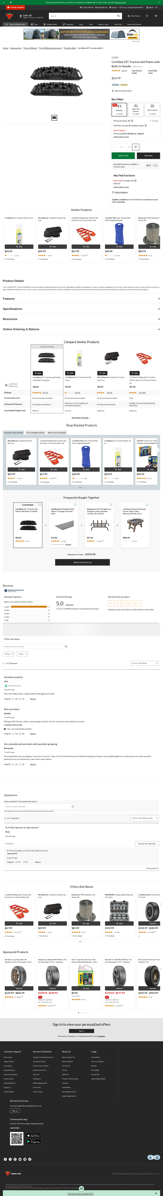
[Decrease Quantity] (114, 147)
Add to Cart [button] (123, 156)
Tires (91, 24)
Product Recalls (9, 1079)
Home (5, 48)
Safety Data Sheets (10, 1083)
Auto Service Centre (39, 1061)
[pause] (11, 2)
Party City (118, 24)
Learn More (15, 1127)
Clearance (70, 24)
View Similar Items (152, 71)
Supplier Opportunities (69, 1096)
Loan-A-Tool (37, 1087)
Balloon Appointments (40, 1083)
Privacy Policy (95, 1057)
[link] (120, 70)
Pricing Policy (95, 1074)
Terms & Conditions (97, 1061)
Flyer (36, 24)
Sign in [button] (151, 7)
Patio (81, 24)
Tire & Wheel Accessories (50, 48)
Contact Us (7, 1087)
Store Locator (8, 1057)
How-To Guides (38, 1092)
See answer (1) (152, 868)
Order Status (135, 16)
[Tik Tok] (29, 1159)
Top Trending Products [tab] (35, 433)
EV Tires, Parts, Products (41, 1066)
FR (156, 7)
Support (115, 7)
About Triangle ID (67, 1061)
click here (121, 202)
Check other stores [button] (121, 137)
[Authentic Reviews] (14, 591)
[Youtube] (19, 1159)
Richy (7, 832)
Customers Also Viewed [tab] (13, 433)
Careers (64, 1070)
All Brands (65, 1074)
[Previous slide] (4, 2)
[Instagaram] (15, 1159)
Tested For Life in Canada (70, 1079)
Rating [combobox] (7, 654)
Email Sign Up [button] (103, 7)
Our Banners (66, 1066)
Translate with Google (13, 724)
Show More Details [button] (80, 417)
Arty (6, 681)
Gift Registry (37, 1079)
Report (33, 699)
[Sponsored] (81, 34)
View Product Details (137, 71)
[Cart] (156, 16)
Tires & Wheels (30, 48)
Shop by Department (17, 24)
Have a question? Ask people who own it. (20, 801)
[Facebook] (5, 1159)
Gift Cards (36, 1074)
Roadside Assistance (39, 1070)
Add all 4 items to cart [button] (82, 562)
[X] (10, 1159)
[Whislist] (147, 16)
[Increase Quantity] (129, 147)
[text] (19, 255)
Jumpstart (65, 1083)
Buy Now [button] (148, 156)
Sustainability (66, 1087)
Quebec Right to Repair (98, 1079)
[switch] (8, 385)
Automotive (15, 48)
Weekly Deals (52, 24)
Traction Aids (70, 48)
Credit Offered (88, 7)
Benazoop (8, 748)
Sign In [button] (81, 1031)
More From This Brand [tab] (57, 433)
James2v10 (12, 853)
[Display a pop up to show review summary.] (88, 255)
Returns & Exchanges (11, 1074)
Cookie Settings (9, 1092)
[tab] (119, 109)
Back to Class (104, 24)
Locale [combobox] (21, 654)
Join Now (101, 1036)
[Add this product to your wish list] (135, 147)
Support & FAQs (9, 1061)
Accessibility (95, 1070)
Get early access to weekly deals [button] (80, 1194)
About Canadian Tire (68, 1057)
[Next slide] (159, 2)
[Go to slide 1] (54, 118)
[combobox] (146, 663)
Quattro (7, 713)
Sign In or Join (120, 2)
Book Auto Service (134, 24)
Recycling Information (69, 1092)
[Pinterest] (24, 1159)
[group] (52, 997)
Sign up (15, 1111)
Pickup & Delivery (9, 1070)
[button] (118, 16)
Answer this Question (147, 843)
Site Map (94, 1066)
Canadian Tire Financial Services (43, 1057)
